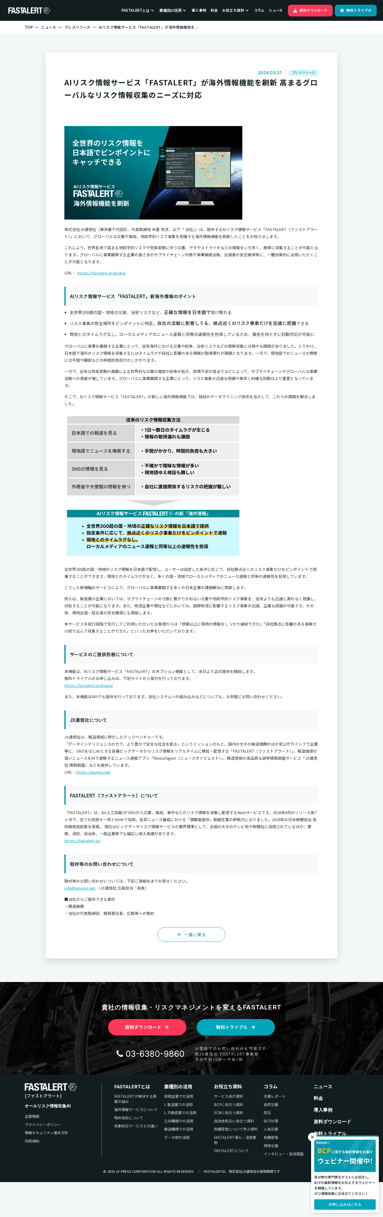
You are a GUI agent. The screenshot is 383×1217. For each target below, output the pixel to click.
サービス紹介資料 (228, 1096)
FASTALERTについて (231, 1150)
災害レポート (275, 1096)
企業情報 (32, 1116)
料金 (214, 10)
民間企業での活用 (178, 1096)
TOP (29, 27)
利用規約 (32, 1141)
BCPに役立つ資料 (228, 1104)
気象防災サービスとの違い (136, 1126)
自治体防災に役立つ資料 (234, 1121)
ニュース (276, 10)
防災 (267, 1112)
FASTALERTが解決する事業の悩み (135, 1099)
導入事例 (198, 10)
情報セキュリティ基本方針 (46, 1132)
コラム (259, 10)
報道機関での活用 (178, 1129)
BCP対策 (271, 1121)
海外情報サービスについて (136, 1109)
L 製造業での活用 (178, 1104)
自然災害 (271, 1104)
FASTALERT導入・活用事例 (235, 1140)
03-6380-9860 (155, 1054)
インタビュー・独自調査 (284, 1153)
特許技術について (128, 1117)
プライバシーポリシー (43, 1124)
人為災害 (271, 1129)
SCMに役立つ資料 (228, 1112)
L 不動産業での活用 (180, 1112)
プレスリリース (77, 27)
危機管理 (271, 1137)
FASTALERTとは (132, 1086)
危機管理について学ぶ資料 (236, 1129)
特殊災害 (271, 1145)
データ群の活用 (177, 1137)
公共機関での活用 (178, 1121)
